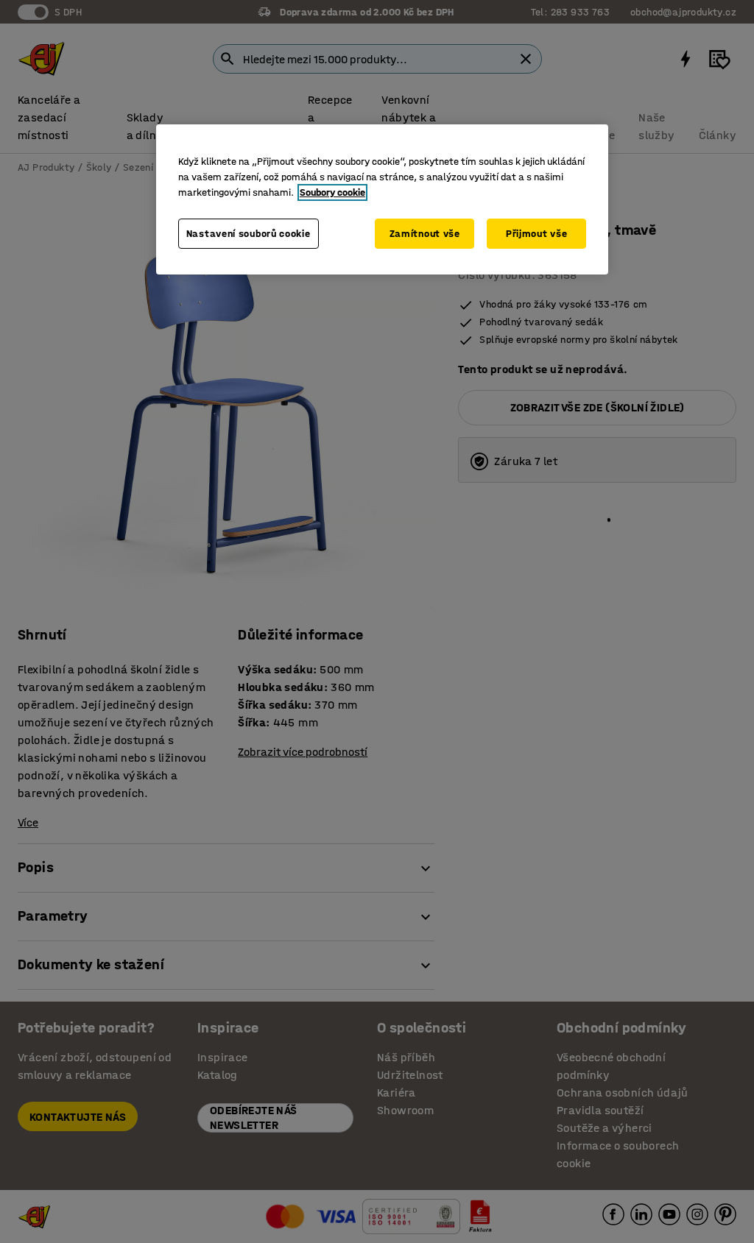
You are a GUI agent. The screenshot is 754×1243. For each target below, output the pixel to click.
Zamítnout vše (425, 233)
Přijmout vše (536, 233)
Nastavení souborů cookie (248, 233)
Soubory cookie (332, 192)
